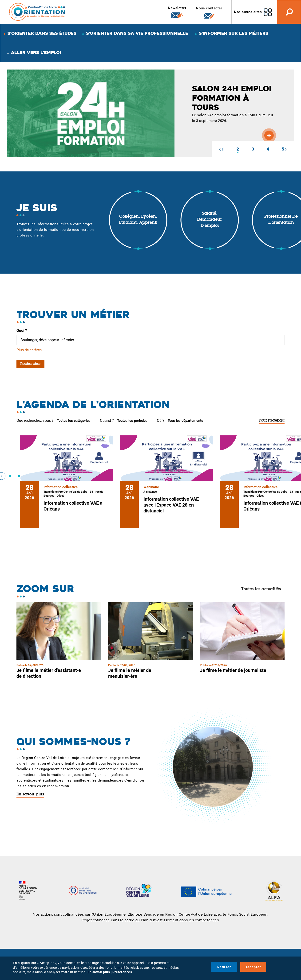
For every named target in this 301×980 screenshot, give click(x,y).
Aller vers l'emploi (36, 52)
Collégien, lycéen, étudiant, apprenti (138, 220)
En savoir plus (30, 794)
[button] (220, 149)
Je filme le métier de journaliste (233, 670)
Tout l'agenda (272, 420)
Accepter (253, 967)
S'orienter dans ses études (42, 33)
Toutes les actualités (261, 589)
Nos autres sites (248, 12)
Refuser (224, 967)
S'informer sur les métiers (233, 33)
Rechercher (30, 364)
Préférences (122, 972)
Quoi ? (21, 330)
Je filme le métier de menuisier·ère (129, 673)
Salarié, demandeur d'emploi (209, 220)
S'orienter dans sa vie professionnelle (137, 33)
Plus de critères (29, 350)
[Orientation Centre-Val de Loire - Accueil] (37, 11)
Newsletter (177, 8)
